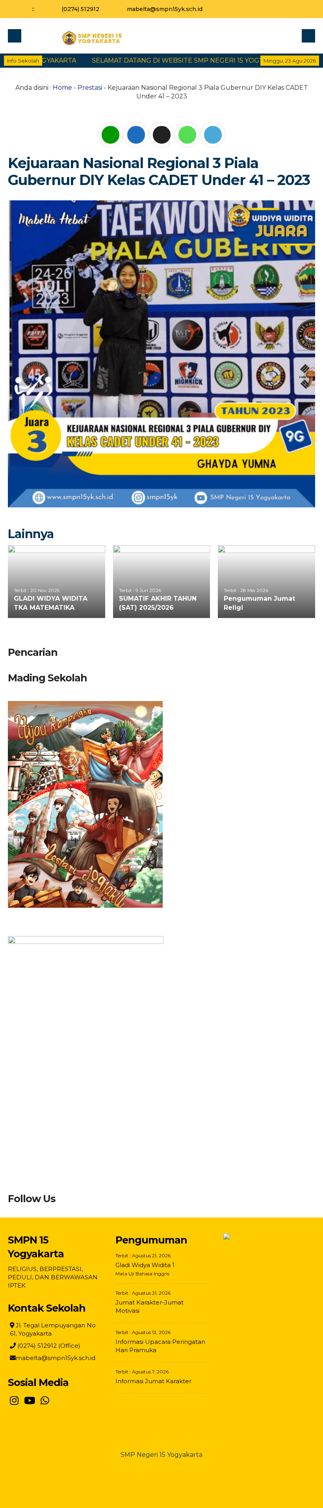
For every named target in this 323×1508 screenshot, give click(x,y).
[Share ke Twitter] (162, 135)
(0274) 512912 (80, 9)
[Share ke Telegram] (213, 135)
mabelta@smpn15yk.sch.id (164, 9)
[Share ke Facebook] (137, 135)
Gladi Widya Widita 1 (144, 1265)
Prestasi (90, 87)
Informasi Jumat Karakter (153, 1381)
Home (62, 87)
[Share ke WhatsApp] (188, 135)
